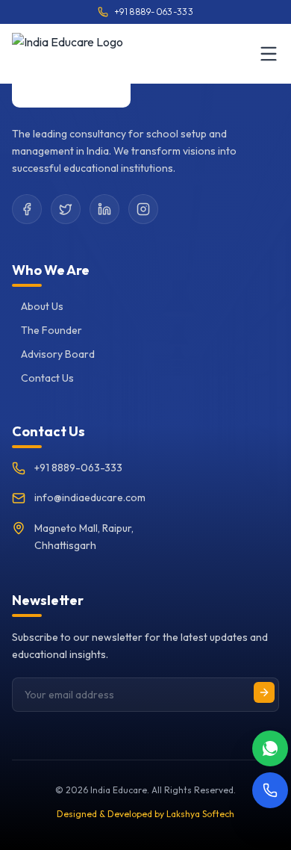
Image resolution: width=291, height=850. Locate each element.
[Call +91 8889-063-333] (270, 790)
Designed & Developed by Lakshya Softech (145, 813)
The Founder (51, 330)
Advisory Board (58, 354)
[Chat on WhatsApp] (270, 748)
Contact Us (47, 378)
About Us (42, 306)
